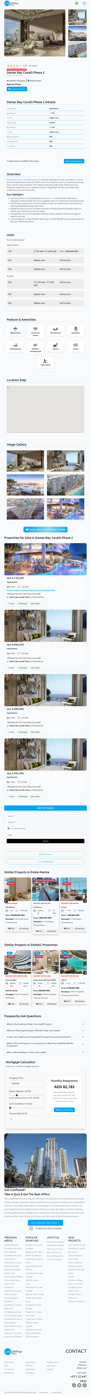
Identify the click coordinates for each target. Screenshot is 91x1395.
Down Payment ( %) (20, 1091)
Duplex (52, 123)
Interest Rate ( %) (18, 1113)
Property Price (16, 1078)
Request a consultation (64, 1110)
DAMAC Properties (16, 81)
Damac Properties (33, 1333)
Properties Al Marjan (34, 1319)
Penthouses (9, 1373)
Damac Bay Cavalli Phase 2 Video (46, 529)
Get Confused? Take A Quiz (44, 1223)
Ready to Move (53, 1362)
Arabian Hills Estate (12, 1270)
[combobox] (10, 829)
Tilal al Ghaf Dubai (11, 1280)
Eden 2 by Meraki (75, 1284)
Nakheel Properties (34, 1330)
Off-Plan (29, 1366)
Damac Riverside (11, 1245)
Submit (45, 841)
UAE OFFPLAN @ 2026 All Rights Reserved (20, 1392)
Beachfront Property (55, 1242)
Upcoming (51, 1366)
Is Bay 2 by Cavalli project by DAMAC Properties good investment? (39, 1037)
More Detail (35, 603)
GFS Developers (32, 1337)
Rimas (70, 1273)
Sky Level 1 (73, 1252)
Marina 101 (73, 1298)
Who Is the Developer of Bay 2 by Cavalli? (26, 1052)
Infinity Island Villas (76, 1270)
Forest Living (9, 1273)
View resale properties (74, 161)
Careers (50, 1369)
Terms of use (43, 1392)
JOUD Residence (75, 1255)
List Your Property (54, 1259)
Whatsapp (23, 603)
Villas (6, 1366)
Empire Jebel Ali (75, 1262)
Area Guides (30, 1362)
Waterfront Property (55, 1245)
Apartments (54, 108)
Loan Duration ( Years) (20, 1103)
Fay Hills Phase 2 (75, 1294)
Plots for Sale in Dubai (35, 1294)
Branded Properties (55, 1256)
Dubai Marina (35, 81)
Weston (71, 1277)
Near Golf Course (54, 1252)
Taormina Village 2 (76, 1280)
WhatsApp (46, 854)
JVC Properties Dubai (13, 1315)
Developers (30, 1373)
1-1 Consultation (45, 861)
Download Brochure (17, 89)
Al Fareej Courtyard (76, 1301)
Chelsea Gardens (75, 1266)
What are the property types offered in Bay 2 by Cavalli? (33, 1030)
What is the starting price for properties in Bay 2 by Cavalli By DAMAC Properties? (40, 1044)
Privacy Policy (56, 1392)
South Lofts (73, 1259)
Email (12, 603)
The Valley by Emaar (12, 1312)
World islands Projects (13, 1277)
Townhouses (9, 1369)
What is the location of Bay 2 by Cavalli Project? (29, 1024)
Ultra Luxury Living (55, 1249)
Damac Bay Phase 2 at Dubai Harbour (22, 180)
